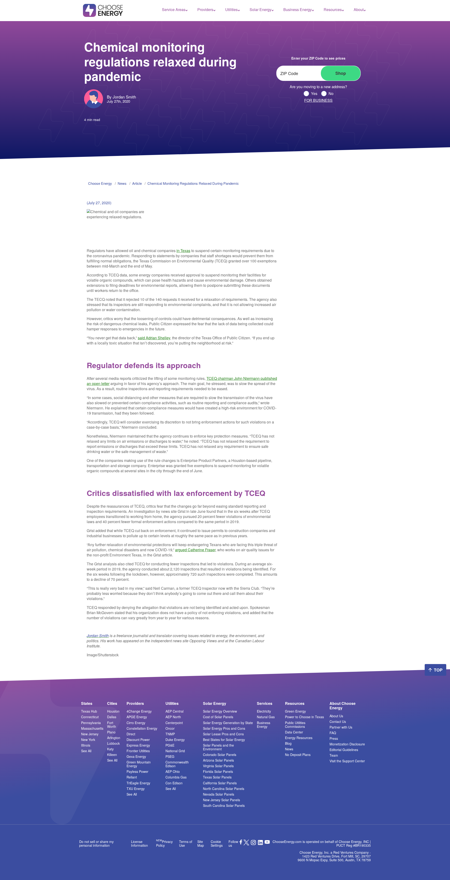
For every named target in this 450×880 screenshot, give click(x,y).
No (331, 93)
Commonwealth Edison (177, 764)
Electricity (264, 711)
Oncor (170, 728)
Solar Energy (260, 10)
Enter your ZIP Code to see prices (318, 58)
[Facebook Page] (241, 843)
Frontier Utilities (138, 750)
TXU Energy (136, 788)
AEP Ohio (172, 771)
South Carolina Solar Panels (224, 805)
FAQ (333, 732)
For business (318, 100)
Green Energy (295, 711)
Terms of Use (185, 843)
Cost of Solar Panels (218, 716)
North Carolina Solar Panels (223, 788)
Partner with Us (341, 727)
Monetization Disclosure (347, 744)
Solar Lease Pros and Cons (223, 734)
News (289, 749)
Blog (288, 743)
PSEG (169, 756)
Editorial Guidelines (344, 749)
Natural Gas (266, 716)
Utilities (231, 10)
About (359, 10)
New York (88, 739)
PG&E (169, 745)
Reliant (132, 777)
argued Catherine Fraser (195, 549)
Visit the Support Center (347, 761)
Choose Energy (100, 183)
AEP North (173, 716)
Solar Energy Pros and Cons (224, 728)
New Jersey (89, 734)
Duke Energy (175, 739)
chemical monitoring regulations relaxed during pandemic (193, 183)
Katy (110, 749)
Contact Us (338, 721)
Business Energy (297, 10)
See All (86, 750)
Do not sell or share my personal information (96, 843)
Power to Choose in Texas (304, 716)
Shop (340, 73)
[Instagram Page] (253, 844)
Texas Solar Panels (217, 777)
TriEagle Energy (138, 783)
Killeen (112, 754)
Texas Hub (89, 711)
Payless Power (137, 771)
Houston (113, 711)
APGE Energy (137, 716)
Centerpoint (174, 722)
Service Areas (173, 10)
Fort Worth (111, 724)
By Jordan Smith (121, 96)
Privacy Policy (164, 843)
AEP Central (174, 711)
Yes (314, 93)
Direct (131, 734)
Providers (205, 10)
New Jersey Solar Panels (221, 799)
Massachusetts (92, 728)
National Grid (175, 750)
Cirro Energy (136, 722)
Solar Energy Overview (220, 711)
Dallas (111, 716)
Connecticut (90, 716)
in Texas (183, 250)
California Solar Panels (220, 783)
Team (334, 755)
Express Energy (138, 745)
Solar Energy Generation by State (228, 722)
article (137, 183)
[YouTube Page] (267, 841)
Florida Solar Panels (218, 771)
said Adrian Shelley (154, 337)
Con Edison (174, 783)
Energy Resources (298, 737)
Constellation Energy (142, 728)
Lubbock (113, 743)
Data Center (294, 732)
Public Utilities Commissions (295, 724)
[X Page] (246, 844)
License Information (139, 843)
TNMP (170, 734)
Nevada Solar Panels (218, 794)
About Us (336, 716)
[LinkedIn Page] (260, 844)
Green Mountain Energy (139, 764)
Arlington (113, 737)
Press (334, 738)
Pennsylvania (91, 722)
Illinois (85, 745)
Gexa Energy (136, 756)
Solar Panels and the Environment (218, 747)
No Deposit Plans (298, 754)
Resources (333, 10)
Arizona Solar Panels (218, 760)
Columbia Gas (176, 777)
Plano (111, 732)
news (122, 183)
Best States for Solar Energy (224, 739)
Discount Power (138, 739)
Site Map (200, 843)
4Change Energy (139, 711)
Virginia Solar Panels (218, 765)
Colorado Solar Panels (219, 754)
